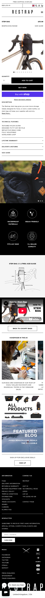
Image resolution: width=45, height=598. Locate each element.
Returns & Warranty (10, 486)
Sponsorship (7, 575)
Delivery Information (11, 483)
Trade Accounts (8, 502)
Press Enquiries (8, 573)
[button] (13, 72)
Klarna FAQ (6, 509)
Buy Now (22, 88)
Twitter (5, 560)
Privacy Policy (8, 491)
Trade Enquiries (8, 578)
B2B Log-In (6, 5)
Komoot (5, 568)
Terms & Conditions (10, 494)
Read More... (6, 113)
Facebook (6, 555)
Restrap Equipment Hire (12, 488)
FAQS (4, 481)
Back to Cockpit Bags (22, 328)
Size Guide (39, 26)
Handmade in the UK (19, 338)
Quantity (5, 76)
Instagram (6, 557)
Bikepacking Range (9, 26)
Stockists (6, 499)
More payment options (22, 99)
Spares (4, 504)
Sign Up (22, 463)
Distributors (7, 496)
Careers (5, 507)
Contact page (28, 502)
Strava (4, 565)
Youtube (5, 562)
